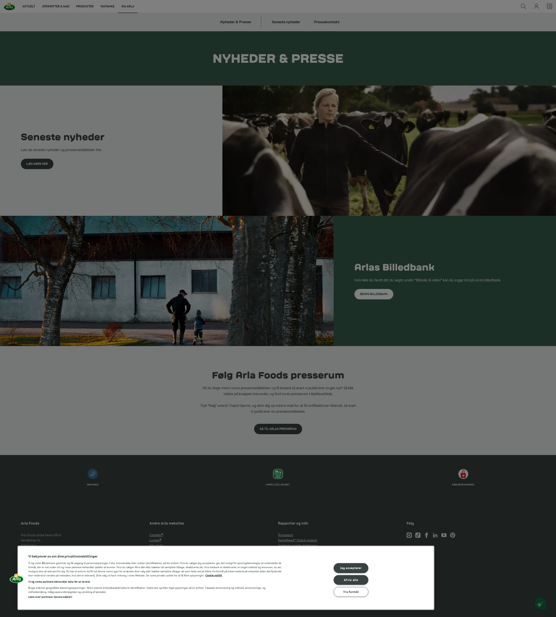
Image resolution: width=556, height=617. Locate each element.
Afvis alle (351, 580)
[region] (225, 578)
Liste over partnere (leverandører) (50, 597)
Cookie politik (213, 575)
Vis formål (351, 592)
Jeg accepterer (350, 568)
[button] (17, 580)
